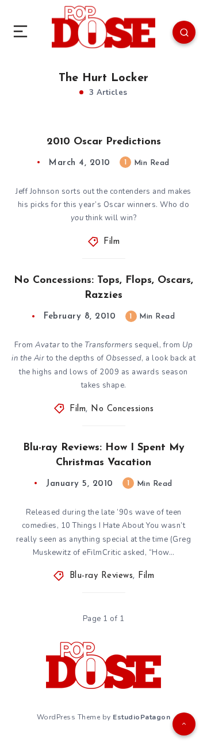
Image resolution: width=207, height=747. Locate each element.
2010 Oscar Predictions (104, 142)
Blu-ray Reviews (101, 576)
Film (111, 241)
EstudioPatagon (141, 717)
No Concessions (122, 409)
